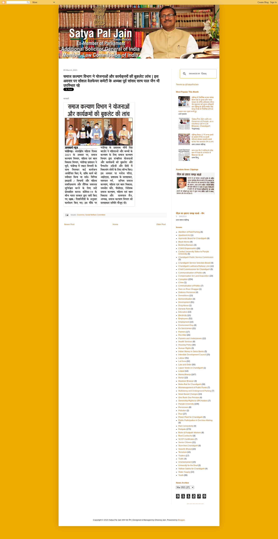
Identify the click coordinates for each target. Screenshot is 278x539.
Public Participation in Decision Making (195, 420)
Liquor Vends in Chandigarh (190, 368)
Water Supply (184, 472)
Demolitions (183, 295)
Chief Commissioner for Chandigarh (194, 269)
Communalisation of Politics (190, 273)
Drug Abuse (183, 305)
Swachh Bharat (185, 449)
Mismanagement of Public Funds (192, 387)
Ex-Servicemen (185, 328)
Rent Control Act (185, 436)
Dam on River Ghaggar (188, 289)
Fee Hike (182, 335)
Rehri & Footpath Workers (189, 432)
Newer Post (69, 224)
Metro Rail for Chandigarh (189, 384)
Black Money (184, 242)
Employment (183, 322)
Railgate (182, 429)
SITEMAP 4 (196, 503)
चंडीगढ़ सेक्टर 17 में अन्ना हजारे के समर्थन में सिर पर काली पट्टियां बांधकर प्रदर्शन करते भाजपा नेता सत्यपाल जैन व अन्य (202, 138)
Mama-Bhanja (184, 374)
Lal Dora (182, 361)
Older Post (161, 224)
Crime (181, 282)
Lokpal (181, 371)
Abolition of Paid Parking (189, 232)
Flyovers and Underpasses (190, 338)
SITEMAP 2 (191, 503)
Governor (80, 215)
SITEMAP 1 (188, 503)
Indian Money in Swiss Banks (191, 351)
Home (115, 224)
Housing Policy (185, 345)
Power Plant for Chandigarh (190, 417)
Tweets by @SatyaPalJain (187, 84)
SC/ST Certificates (186, 439)
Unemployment (185, 462)
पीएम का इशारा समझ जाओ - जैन (190, 213)
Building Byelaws (186, 245)
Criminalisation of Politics (189, 286)
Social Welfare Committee (95, 215)
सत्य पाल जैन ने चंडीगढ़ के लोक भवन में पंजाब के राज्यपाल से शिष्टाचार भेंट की (202, 152)
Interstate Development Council (192, 355)
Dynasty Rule (184, 309)
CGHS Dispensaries (187, 248)
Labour (181, 358)
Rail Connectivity (185, 426)
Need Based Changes (188, 394)
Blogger (181, 520)
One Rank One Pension (188, 397)
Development (184, 302)
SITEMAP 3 (194, 503)
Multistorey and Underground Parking (194, 391)
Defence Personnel (186, 292)
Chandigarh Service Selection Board (194, 263)
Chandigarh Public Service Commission (195, 257)
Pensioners (183, 407)
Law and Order (184, 365)
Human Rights (184, 348)
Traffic (181, 459)
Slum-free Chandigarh (188, 445)
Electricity (182, 315)
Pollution (182, 410)
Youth (180, 475)
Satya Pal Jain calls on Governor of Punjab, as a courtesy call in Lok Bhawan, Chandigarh (202, 122)
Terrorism (182, 452)
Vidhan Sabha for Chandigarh (191, 469)
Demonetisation (185, 299)
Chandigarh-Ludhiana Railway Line (194, 266)
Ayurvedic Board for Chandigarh (192, 238)
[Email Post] (67, 215)
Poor (180, 414)
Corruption (183, 279)
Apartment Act (184, 235)
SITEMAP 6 (202, 503)
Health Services (185, 341)
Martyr (181, 378)
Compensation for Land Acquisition (193, 276)
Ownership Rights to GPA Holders (193, 401)
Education (182, 312)
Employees (183, 318)
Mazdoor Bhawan (186, 381)
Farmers (182, 332)
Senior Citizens (185, 442)
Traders (181, 455)
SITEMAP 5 (199, 503)
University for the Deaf (188, 465)
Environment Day (186, 325)
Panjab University (186, 404)
